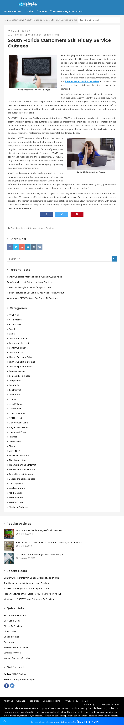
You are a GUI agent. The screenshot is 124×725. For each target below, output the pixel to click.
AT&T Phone (15, 324)
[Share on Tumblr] (33, 247)
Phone (43, 11)
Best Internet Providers (15, 615)
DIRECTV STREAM (17, 413)
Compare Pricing (51, 700)
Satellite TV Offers (12, 652)
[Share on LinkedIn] (28, 247)
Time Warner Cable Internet (22, 464)
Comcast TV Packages (19, 375)
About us (8, 700)
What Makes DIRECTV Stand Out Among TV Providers (32, 298)
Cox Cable (14, 385)
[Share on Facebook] (10, 247)
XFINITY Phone (16, 502)
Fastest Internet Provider (16, 647)
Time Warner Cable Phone (22, 469)
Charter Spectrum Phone (21, 366)
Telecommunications (19, 455)
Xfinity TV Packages (18, 506)
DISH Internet (15, 417)
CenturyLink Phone (18, 347)
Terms (84, 700)
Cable (30, 11)
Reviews (57, 11)
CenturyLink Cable (18, 338)
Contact (20, 700)
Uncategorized (16, 483)
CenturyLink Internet (19, 343)
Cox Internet (15, 389)
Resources (33, 700)
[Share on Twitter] (16, 247)
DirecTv (12, 399)
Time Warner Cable (18, 460)
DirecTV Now (15, 408)
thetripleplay (34, 34)
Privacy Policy (71, 700)
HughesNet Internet (18, 427)
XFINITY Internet (16, 497)
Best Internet (10, 642)
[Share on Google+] (22, 247)
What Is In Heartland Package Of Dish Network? (39, 530)
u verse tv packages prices (22, 478)
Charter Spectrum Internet (22, 361)
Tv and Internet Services (21, 474)
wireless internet (17, 488)
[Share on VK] (39, 247)
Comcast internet (17, 371)
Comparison (76, 11)
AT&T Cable (14, 315)
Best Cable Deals (12, 620)
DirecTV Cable (16, 403)
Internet (16, 11)
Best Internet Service (26, 228)
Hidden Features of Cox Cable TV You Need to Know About (35, 292)
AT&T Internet (15, 319)
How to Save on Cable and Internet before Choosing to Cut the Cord (49, 542)
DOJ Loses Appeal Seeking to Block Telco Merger (39, 554)
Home (7, 11)
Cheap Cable (10, 631)
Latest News (18, 19)
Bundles (13, 329)
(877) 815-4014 (88, 721)
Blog (65, 11)
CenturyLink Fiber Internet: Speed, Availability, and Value (34, 276)
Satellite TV (14, 450)
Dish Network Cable (18, 422)
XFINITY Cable (15, 492)
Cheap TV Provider (13, 626)
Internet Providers (46, 228)
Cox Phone (14, 394)
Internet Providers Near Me (17, 658)
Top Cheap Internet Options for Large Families (29, 282)
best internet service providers (82, 81)
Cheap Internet (11, 636)
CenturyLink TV (16, 352)
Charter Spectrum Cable (20, 357)
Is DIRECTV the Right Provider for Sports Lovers (30, 287)
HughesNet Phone (18, 432)
